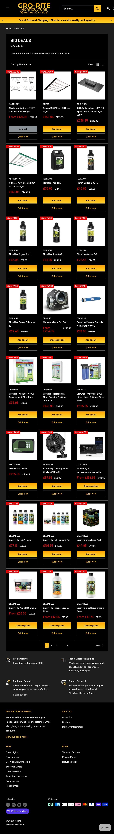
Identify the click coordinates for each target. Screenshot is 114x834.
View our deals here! (16, 736)
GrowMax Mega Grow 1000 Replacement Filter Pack (21, 395)
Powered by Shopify (15, 824)
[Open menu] (7, 9)
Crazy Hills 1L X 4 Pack (20, 540)
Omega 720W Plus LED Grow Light (56, 110)
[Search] (97, 8)
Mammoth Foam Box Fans (55, 322)
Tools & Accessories (16, 776)
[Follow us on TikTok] (25, 805)
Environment (13, 757)
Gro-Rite (47, 318)
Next (97, 645)
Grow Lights (12, 752)
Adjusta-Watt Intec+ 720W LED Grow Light (22, 184)
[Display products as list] (102, 64)
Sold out (23, 129)
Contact (66, 722)
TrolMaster (14, 464)
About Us (67, 717)
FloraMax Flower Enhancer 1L (22, 324)
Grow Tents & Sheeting (18, 761)
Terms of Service (71, 752)
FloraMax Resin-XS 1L (87, 182)
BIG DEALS (19, 28)
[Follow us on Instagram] (14, 805)
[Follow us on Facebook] (8, 805)
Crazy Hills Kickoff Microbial (22, 608)
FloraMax (47, 179)
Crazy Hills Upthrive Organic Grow (90, 610)
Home (8, 28)
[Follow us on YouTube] (19, 805)
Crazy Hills (14, 536)
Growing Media (13, 771)
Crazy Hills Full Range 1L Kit (56, 540)
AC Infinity (82, 104)
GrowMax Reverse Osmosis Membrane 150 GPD (90, 324)
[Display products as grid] (97, 64)
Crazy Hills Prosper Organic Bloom (56, 610)
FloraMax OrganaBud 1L (20, 254)
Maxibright (14, 104)
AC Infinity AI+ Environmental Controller (89, 470)
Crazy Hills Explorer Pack (89, 540)
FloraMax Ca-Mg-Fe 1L (87, 254)
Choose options (57, 339)
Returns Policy (69, 761)
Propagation (12, 780)
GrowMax (81, 318)
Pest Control (12, 785)
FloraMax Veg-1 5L (52, 182)
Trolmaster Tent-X (18, 468)
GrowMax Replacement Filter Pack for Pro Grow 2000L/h (54, 397)
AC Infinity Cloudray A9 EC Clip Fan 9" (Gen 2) (55, 470)
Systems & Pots (14, 766)
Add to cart (57, 129)
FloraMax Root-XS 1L (53, 254)
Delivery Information (72, 726)
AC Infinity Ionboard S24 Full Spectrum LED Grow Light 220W (90, 111)
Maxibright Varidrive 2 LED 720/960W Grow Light (22, 110)
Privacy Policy (69, 757)
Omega (46, 104)
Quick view (23, 136)
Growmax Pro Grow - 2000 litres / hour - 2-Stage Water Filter (90, 397)
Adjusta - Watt (16, 179)
